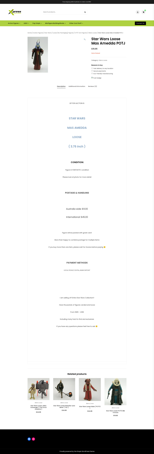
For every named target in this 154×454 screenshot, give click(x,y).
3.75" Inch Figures (81, 33)
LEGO (26, 23)
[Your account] (138, 12)
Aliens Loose (92, 33)
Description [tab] (61, 86)
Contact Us (140, 23)
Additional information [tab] (77, 86)
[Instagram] (33, 439)
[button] (85, 39)
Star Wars (47, 33)
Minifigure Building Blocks (54, 23)
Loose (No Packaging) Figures (63, 33)
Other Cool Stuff (75, 23)
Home (30, 33)
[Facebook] (29, 439)
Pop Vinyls (36, 23)
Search (85, 12)
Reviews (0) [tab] (92, 86)
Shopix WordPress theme (85, 451)
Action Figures (13, 23)
